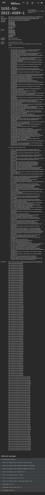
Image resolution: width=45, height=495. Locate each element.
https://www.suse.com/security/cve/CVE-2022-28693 (18, 382)
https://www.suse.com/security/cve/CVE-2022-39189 (18, 426)
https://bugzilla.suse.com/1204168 (15, 302)
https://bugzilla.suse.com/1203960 (15, 295)
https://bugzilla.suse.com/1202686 (15, 275)
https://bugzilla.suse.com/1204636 (15, 339)
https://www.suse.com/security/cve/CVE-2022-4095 (18, 431)
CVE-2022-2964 (11, 27)
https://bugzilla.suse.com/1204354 (15, 307)
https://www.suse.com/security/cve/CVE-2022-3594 (18, 409)
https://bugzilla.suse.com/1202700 (15, 277)
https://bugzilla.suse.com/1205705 (15, 368)
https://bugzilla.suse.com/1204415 (15, 314)
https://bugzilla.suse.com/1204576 (15, 334)
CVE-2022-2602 (11, 24)
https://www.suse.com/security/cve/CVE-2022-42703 (19, 439)
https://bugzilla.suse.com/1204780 (15, 350)
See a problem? (31, 10)
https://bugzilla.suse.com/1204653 (15, 346)
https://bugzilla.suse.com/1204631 (15, 336)
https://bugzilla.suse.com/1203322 (15, 285)
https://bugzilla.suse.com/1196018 (15, 263)
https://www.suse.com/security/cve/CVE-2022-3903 (18, 424)
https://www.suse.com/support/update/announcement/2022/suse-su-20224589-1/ (24, 17)
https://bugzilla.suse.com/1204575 (15, 333)
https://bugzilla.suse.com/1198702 (15, 265)
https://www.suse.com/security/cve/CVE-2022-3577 (18, 405)
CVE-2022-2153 (11, 22)
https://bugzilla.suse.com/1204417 (15, 316)
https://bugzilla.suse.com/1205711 (15, 372)
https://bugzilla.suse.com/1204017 (15, 297)
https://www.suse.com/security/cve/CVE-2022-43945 (19, 448)
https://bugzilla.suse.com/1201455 (15, 272)
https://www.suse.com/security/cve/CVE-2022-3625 (18, 412)
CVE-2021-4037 (11, 21)
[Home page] (4, 2)
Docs (33, 2)
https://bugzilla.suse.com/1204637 (15, 341)
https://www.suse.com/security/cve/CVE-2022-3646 (18, 419)
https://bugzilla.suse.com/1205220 (15, 358)
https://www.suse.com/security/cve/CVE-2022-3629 (18, 416)
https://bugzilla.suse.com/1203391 (15, 287)
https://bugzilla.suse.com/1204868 (15, 353)
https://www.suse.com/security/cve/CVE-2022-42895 (19, 441)
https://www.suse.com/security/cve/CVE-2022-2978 (18, 387)
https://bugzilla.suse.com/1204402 (15, 311)
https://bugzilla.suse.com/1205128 (15, 355)
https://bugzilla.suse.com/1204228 (15, 306)
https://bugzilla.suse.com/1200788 (15, 268)
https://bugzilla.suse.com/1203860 (15, 294)
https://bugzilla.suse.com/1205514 (15, 361)
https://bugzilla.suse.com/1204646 (15, 343)
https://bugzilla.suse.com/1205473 (15, 360)
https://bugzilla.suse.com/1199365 (15, 267)
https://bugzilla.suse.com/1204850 (15, 351)
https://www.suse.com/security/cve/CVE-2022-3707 (18, 422)
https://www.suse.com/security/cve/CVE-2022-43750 (19, 444)
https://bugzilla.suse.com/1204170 (15, 304)
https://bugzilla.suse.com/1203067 (15, 282)
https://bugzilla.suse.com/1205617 (15, 363)
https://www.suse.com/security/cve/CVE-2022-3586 (18, 407)
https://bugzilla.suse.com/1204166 (15, 300)
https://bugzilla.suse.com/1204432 (15, 321)
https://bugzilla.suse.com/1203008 (15, 278)
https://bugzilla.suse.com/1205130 (15, 356)
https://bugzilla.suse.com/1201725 (15, 273)
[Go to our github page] (41, 3)
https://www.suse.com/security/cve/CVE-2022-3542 (18, 399)
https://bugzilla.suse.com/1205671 (15, 365)
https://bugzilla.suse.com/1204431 (15, 319)
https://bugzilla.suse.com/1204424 (15, 317)
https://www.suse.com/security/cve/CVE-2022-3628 (18, 414)
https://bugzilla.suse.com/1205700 (15, 366)
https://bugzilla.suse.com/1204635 (15, 338)
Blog (23, 2)
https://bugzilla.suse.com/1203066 (15, 280)
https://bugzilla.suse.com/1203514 (15, 292)
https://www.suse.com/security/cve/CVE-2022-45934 (19, 449)
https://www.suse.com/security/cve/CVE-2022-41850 (18, 436)
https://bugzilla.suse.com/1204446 (15, 324)
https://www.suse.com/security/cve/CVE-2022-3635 (18, 417)
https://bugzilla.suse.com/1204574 (15, 331)
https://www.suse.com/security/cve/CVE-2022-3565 (18, 402)
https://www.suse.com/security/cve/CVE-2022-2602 (18, 380)
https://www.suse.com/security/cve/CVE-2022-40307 (19, 427)
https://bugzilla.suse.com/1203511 (15, 290)
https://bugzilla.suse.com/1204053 (15, 299)
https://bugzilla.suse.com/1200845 (15, 270)
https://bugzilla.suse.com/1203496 (15, 289)
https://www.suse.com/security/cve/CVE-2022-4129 (18, 432)
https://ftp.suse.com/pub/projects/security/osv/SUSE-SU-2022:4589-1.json (23, 18)
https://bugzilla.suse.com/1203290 (15, 283)
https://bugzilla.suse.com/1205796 (15, 373)
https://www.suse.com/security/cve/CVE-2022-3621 (18, 410)
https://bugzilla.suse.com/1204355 (15, 309)
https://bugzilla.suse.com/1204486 (15, 329)
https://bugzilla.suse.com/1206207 (15, 375)
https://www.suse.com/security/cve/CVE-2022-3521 (18, 394)
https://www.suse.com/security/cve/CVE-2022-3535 (18, 397)
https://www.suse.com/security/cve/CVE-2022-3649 (18, 421)
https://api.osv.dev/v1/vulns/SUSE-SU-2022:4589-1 (18, 20)
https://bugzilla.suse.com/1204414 (15, 312)
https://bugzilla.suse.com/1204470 (15, 326)
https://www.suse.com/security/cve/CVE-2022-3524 (18, 395)
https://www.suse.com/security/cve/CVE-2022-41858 (18, 438)
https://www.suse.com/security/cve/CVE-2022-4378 (18, 446)
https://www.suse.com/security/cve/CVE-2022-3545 (18, 400)
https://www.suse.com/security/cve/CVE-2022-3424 (18, 392)
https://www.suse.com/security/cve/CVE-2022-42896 (19, 443)
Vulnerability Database (13, 3)
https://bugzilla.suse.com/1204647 (15, 344)
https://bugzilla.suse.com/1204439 (15, 322)
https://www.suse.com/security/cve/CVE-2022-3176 (18, 390)
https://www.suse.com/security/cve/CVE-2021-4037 (18, 377)
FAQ (27, 2)
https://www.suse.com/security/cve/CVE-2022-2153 (18, 378)
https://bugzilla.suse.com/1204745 (15, 348)
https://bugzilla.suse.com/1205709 (15, 370)
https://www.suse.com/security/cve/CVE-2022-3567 (18, 404)
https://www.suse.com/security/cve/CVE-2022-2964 (18, 385)
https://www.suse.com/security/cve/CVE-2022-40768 (19, 429)
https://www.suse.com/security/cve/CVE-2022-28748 (19, 383)
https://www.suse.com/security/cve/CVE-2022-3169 (18, 388)
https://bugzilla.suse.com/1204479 (15, 328)
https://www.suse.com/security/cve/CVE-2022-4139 (18, 434)
